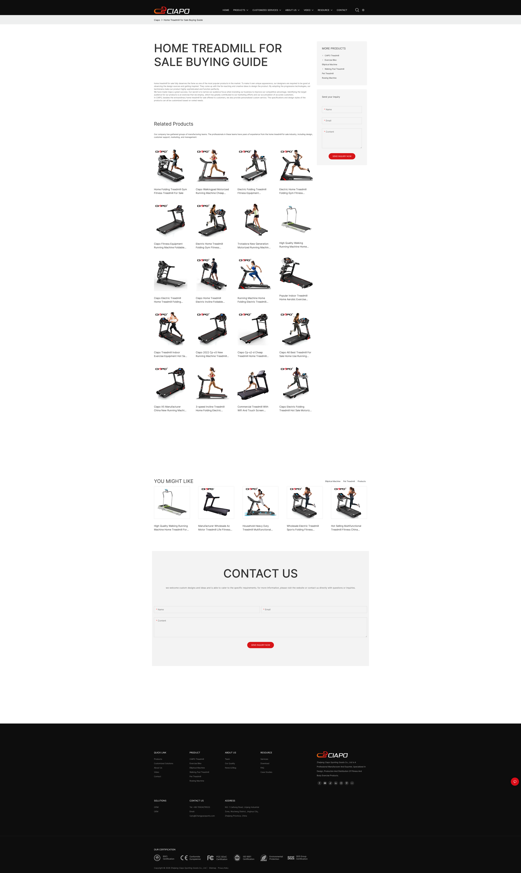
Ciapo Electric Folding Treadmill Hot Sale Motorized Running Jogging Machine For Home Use (296, 408)
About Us (158, 768)
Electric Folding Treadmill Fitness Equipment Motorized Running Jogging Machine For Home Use (254, 191)
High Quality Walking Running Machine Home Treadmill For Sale (293, 245)
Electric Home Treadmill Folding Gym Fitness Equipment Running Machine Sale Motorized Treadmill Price (212, 245)
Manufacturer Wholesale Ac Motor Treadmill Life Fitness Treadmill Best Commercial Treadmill (214, 527)
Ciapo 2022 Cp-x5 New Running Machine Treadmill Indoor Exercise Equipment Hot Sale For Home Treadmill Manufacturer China (212, 354)
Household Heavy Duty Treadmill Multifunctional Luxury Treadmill (257, 527)
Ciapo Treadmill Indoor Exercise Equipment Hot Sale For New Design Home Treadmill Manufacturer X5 (170, 354)
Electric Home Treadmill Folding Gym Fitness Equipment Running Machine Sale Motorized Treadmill (295, 191)
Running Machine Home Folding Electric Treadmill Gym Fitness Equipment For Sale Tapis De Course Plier (253, 300)
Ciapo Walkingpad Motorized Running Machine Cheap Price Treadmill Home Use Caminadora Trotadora (212, 191)
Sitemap (213, 868)
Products (362, 481)
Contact (157, 776)
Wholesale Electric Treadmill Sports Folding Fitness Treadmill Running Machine (303, 527)
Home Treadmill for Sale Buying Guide (183, 20)
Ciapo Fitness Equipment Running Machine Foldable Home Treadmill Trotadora (169, 245)
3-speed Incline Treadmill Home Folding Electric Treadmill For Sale (210, 408)
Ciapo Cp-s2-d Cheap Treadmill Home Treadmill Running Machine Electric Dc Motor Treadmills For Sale (254, 354)
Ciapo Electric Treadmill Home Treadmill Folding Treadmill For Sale (167, 300)
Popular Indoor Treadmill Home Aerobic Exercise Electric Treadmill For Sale (294, 297)
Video (156, 772)
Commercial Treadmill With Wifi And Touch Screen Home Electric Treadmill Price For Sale (253, 408)
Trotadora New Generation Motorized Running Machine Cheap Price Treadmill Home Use (254, 245)
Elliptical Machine (332, 481)
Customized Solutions (163, 763)
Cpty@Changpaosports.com (202, 816)
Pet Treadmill (349, 481)
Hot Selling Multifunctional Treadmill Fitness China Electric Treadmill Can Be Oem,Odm (346, 527)
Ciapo (157, 20)
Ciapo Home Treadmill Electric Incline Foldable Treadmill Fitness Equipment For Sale (212, 300)
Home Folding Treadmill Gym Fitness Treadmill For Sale (170, 191)
